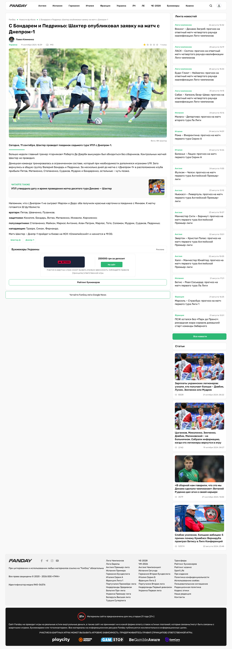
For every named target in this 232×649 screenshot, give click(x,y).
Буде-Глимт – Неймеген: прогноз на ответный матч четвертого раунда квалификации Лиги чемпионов (197, 76)
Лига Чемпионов (115, 560)
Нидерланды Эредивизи (119, 587)
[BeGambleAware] (144, 640)
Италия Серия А (114, 577)
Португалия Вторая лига (152, 584)
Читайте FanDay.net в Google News (88, 294)
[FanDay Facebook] (41, 561)
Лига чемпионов (183, 25)
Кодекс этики (181, 590)
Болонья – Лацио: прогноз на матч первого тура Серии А (196, 155)
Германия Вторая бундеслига (154, 574)
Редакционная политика (187, 587)
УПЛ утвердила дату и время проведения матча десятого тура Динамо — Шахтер (61, 188)
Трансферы (180, 560)
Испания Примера (116, 570)
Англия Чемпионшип (150, 567)
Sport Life (179, 570)
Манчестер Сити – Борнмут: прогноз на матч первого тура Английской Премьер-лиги (199, 220)
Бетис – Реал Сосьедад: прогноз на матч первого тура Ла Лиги (196, 284)
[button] (211, 5)
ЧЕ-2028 (156, 5)
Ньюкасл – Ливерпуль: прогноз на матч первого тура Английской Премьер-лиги (199, 198)
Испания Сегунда (148, 570)
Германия (74, 5)
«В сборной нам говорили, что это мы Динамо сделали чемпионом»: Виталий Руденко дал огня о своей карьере (199, 488)
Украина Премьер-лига (118, 594)
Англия (42, 5)
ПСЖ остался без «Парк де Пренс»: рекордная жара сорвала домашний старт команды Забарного (197, 323)
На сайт (111, 264)
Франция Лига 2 (147, 580)
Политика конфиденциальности (191, 577)
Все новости (200, 336)
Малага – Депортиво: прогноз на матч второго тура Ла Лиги (198, 118)
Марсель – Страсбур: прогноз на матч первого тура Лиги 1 (198, 302)
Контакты (179, 597)
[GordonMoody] (85, 640)
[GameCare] (172, 640)
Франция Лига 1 (114, 580)
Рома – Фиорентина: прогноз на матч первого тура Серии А (197, 137)
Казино (190, 5)
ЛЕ (143, 5)
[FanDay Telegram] (46, 561)
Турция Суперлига (116, 600)
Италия (90, 5)
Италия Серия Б (147, 577)
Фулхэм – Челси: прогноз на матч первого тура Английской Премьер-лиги (197, 176)
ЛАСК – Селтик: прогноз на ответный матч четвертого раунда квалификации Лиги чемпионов (199, 54)
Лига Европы (113, 564)
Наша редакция (182, 594)
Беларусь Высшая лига (118, 597)
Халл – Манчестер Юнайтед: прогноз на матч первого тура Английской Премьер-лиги (199, 263)
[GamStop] (112, 640)
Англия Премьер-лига (118, 567)
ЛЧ (133, 5)
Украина (121, 5)
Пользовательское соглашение (191, 584)
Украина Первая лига (150, 590)
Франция (105, 5)
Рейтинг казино (183, 567)
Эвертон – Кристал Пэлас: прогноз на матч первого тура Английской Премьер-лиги (198, 241)
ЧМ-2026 (143, 564)
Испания (57, 5)
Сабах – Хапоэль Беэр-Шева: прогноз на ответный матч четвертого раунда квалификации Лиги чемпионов (199, 98)
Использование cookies (186, 580)
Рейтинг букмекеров (88, 282)
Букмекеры (173, 5)
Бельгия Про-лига (115, 590)
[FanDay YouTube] (57, 561)
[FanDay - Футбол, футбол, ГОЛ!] (18, 5)
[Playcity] (61, 640)
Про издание (181, 574)
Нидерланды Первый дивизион (155, 587)
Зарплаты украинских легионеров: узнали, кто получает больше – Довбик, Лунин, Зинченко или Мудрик (199, 386)
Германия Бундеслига (118, 574)
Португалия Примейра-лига (121, 584)
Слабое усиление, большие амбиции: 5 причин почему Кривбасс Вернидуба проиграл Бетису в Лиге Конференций (199, 538)
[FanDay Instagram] (52, 561)
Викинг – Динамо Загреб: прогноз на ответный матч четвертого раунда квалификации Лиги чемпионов (197, 32)
